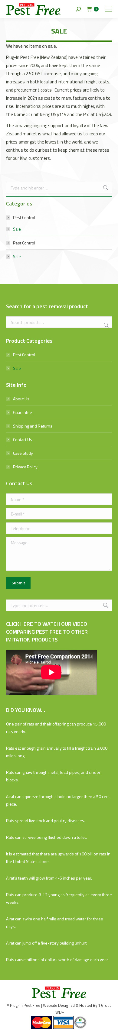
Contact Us (22, 439)
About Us (21, 399)
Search (106, 325)
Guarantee (22, 412)
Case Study (23, 453)
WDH (59, 1012)
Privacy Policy (25, 467)
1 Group (105, 1005)
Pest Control (24, 217)
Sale (17, 229)
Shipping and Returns (32, 426)
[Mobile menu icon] (108, 9)
